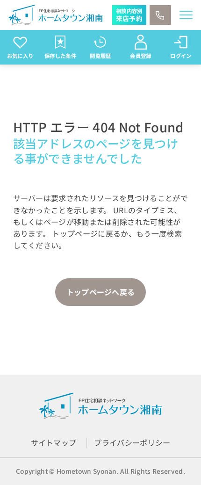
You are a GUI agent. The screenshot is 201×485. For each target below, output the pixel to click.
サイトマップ (54, 442)
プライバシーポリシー (132, 442)
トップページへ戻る (100, 291)
